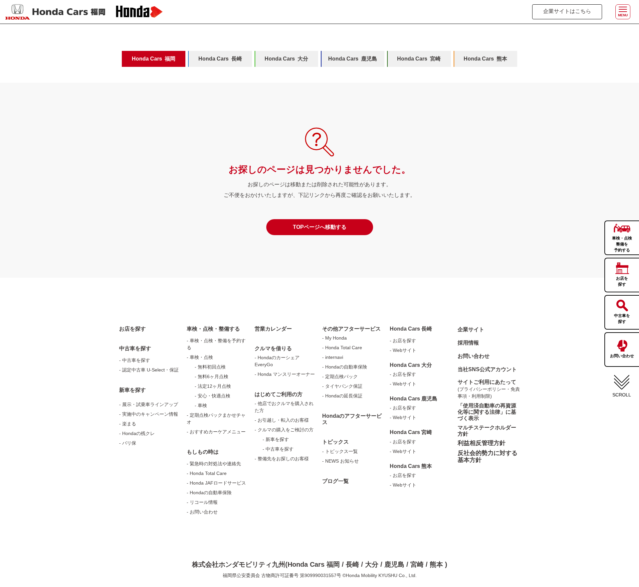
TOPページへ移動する (319, 227)
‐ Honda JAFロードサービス (216, 483)
